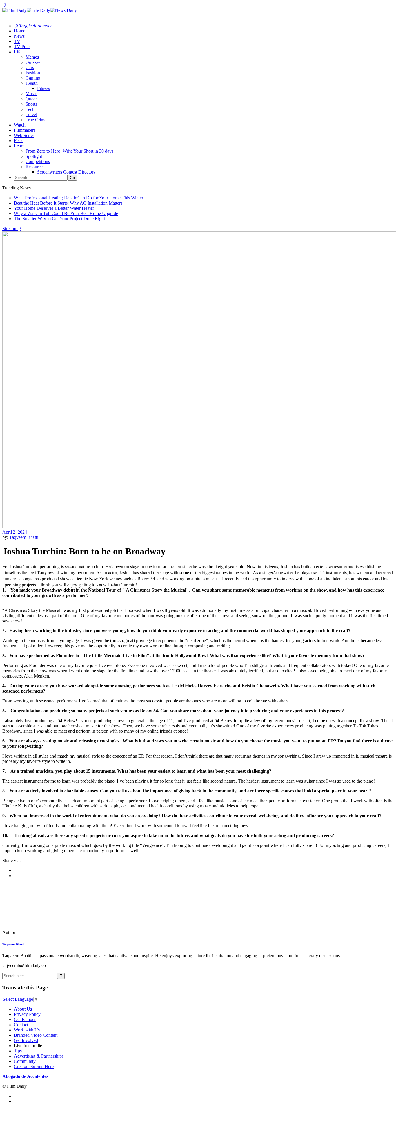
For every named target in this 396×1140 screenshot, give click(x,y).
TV (17, 41)
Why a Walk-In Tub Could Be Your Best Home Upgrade (66, 213)
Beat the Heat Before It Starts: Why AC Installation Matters (68, 202)
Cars (30, 67)
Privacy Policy (27, 1014)
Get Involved (26, 1040)
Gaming (33, 77)
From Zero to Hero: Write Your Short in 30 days (69, 151)
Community (25, 1061)
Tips (18, 1050)
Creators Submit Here (34, 1066)
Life (17, 51)
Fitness (43, 88)
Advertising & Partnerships (38, 1056)
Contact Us (24, 1024)
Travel (31, 114)
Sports (31, 104)
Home (19, 30)
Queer (31, 98)
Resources (35, 166)
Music (31, 93)
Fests (18, 140)
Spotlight (34, 156)
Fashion (33, 72)
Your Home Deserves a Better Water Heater (54, 208)
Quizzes (33, 62)
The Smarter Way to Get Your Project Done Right (59, 218)
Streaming (11, 228)
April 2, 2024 (14, 532)
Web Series (24, 135)
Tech (30, 109)
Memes (32, 57)
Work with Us (27, 1029)
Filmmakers (24, 130)
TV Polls (22, 46)
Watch (20, 124)
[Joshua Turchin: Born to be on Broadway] (42, 932)
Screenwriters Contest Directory (66, 171)
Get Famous (25, 1019)
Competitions (38, 161)
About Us (23, 1009)
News (19, 36)
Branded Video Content (35, 1035)
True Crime (36, 119)
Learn (19, 145)
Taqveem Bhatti (23, 537)
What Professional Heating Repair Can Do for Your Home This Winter (78, 197)
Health (32, 83)
